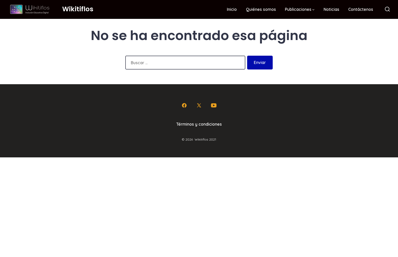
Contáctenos (360, 9)
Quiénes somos (261, 9)
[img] (313, 10)
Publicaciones (298, 9)
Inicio (232, 9)
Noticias (331, 9)
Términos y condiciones (199, 124)
